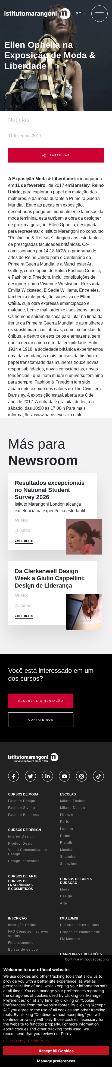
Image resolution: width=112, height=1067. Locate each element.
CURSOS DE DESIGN (24, 830)
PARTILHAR (59, 155)
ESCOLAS (68, 794)
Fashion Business (23, 815)
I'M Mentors (70, 939)
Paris (64, 822)
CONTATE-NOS (41, 719)
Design (66, 896)
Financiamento (21, 943)
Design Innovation (24, 861)
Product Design (21, 843)
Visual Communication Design (27, 852)
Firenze (66, 815)
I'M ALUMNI (69, 918)
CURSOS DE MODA (23, 794)
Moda (65, 889)
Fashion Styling (21, 808)
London (66, 829)
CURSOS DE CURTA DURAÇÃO (76, 881)
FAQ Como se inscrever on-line (28, 934)
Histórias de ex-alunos (79, 925)
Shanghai (68, 857)
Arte (63, 903)
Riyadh (66, 843)
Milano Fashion (73, 801)
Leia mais (24, 540)
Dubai (65, 836)
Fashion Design (21, 801)
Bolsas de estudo (23, 949)
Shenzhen (68, 864)
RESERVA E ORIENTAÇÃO (40, 700)
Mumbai (67, 850)
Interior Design (21, 836)
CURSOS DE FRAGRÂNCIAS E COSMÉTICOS (20, 885)
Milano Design (72, 808)
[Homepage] (37, 13)
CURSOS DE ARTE (23, 876)
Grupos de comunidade (80, 932)
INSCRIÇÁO (17, 918)
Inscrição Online (22, 925)
